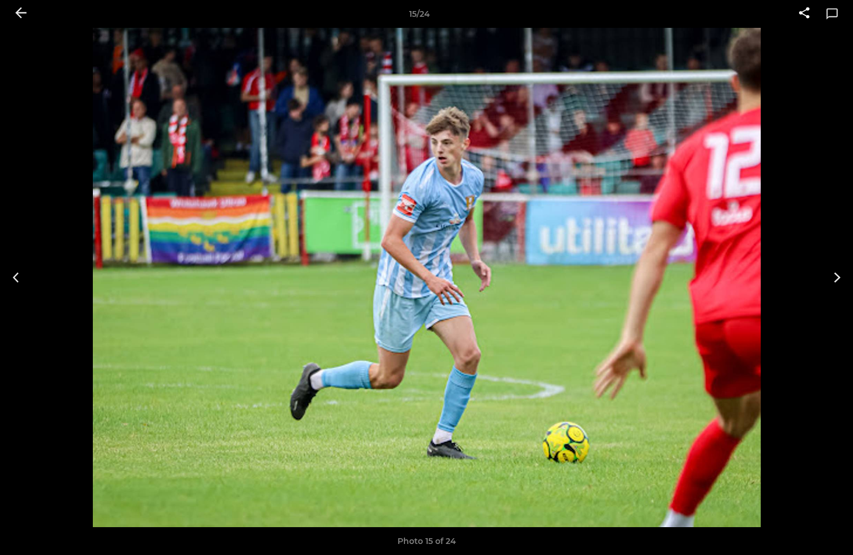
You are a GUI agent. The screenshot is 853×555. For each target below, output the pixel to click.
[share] (804, 14)
